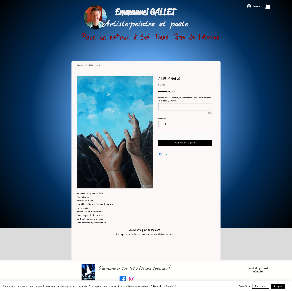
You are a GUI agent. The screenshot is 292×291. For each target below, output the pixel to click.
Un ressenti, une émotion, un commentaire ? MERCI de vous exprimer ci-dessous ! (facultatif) (185, 99)
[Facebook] (123, 279)
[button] (267, 6)
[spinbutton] (165, 124)
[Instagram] (131, 279)
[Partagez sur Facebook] (160, 154)
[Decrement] (161, 124)
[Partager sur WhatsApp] (166, 154)
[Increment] (170, 124)
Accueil (80, 65)
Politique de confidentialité (163, 286)
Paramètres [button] (244, 286)
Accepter (278, 286)
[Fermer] (288, 286)
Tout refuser (261, 286)
